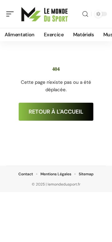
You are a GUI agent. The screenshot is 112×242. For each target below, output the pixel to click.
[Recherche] (85, 14)
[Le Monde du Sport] (45, 14)
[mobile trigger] (11, 14)
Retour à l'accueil (56, 111)
